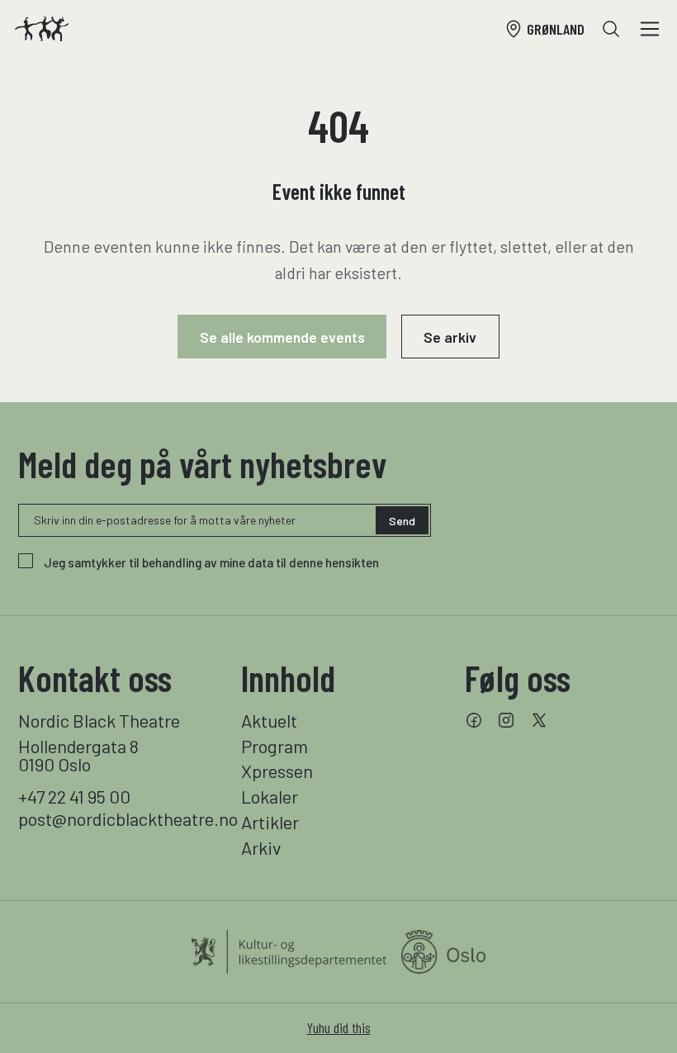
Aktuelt (269, 720)
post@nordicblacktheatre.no (115, 818)
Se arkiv (450, 337)
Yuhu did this (339, 1027)
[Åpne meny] (649, 29)
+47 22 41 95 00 (74, 796)
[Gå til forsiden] (42, 29)
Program (274, 746)
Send (402, 521)
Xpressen (277, 770)
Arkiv (261, 847)
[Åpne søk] (611, 29)
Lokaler (269, 796)
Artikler (270, 822)
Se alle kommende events (282, 337)
